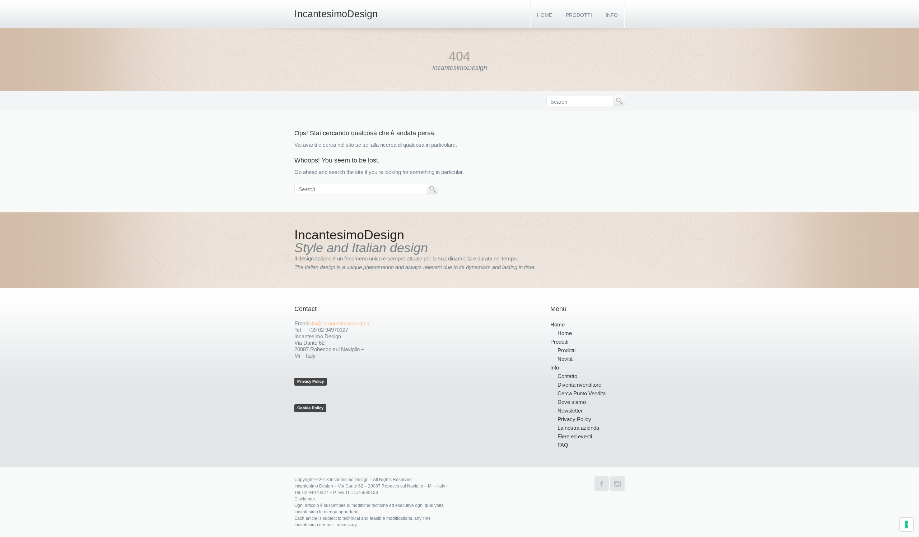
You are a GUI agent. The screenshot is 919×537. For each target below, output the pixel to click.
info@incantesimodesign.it (338, 323)
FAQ (563, 445)
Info (612, 15)
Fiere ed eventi (575, 436)
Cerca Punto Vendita (582, 393)
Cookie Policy (310, 407)
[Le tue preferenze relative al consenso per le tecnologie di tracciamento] (906, 524)
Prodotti (579, 15)
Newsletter (570, 411)
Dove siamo (572, 402)
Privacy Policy (310, 381)
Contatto (567, 376)
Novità (565, 359)
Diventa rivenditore (579, 385)
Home (544, 15)
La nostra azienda (578, 428)
